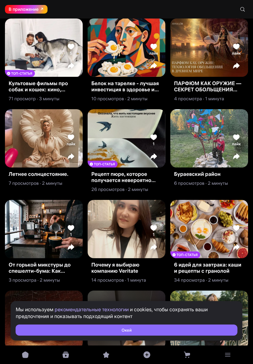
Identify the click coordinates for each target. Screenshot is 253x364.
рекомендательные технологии (92, 309)
